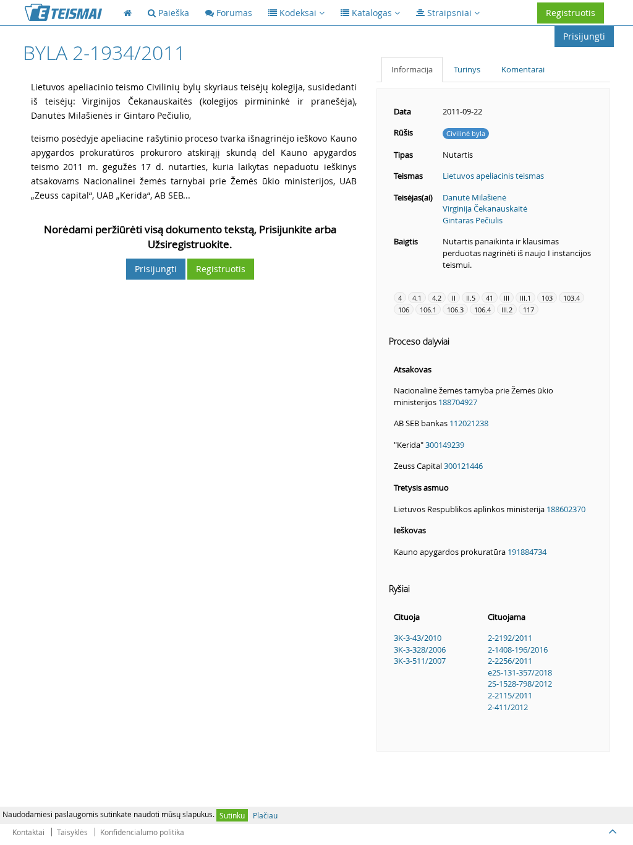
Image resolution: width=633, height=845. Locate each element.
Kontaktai (28, 832)
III (506, 297)
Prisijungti (584, 36)
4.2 (436, 297)
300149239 (444, 444)
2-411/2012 (508, 707)
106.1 (428, 309)
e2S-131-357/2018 (520, 672)
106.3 (455, 309)
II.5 (470, 297)
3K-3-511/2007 (420, 660)
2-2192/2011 (510, 637)
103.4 (571, 297)
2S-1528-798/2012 (520, 683)
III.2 (506, 309)
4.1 (417, 297)
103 (547, 297)
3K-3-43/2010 (417, 637)
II (454, 297)
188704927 (457, 402)
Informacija (412, 69)
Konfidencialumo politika (142, 832)
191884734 (527, 551)
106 (403, 309)
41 (489, 297)
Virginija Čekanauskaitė (485, 208)
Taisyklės (72, 832)
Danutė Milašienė (474, 197)
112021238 (468, 423)
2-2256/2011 (510, 660)
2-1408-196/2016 (518, 649)
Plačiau (265, 815)
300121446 (463, 465)
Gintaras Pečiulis (473, 220)
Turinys (467, 69)
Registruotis (570, 13)
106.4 (482, 309)
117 (528, 309)
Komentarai (523, 69)
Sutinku (232, 815)
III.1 (525, 297)
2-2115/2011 (510, 695)
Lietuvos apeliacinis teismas (493, 175)
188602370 (565, 509)
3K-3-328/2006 (420, 649)
